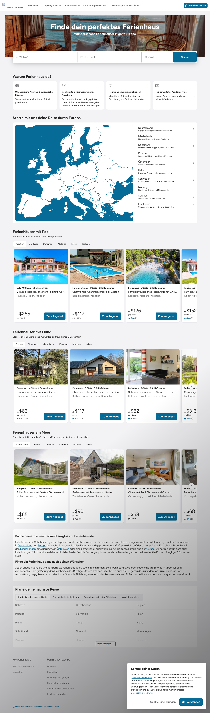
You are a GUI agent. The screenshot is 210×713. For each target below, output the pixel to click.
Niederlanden (28, 548)
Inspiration (18, 672)
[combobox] (46, 57)
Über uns (51, 666)
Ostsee (150, 548)
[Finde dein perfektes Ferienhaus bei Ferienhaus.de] (36, 707)
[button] (109, 57)
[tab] (19, 244)
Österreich (63, 548)
